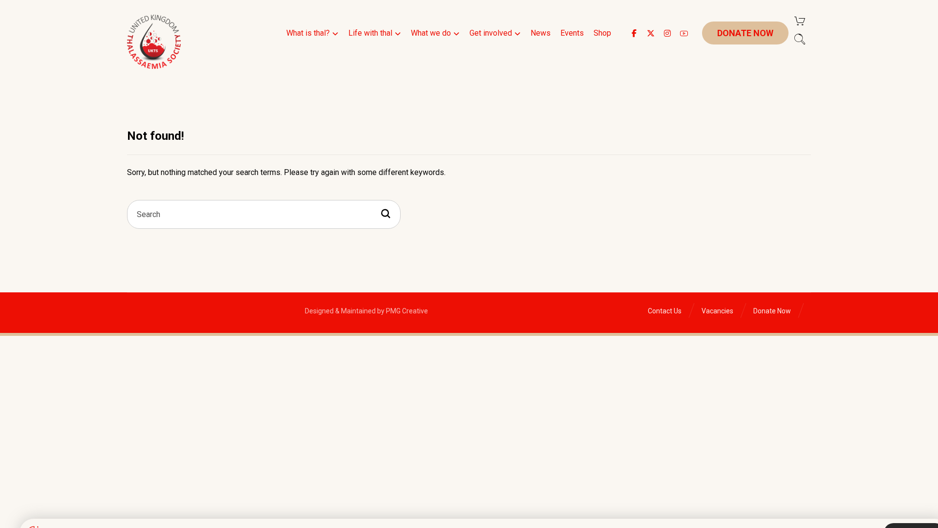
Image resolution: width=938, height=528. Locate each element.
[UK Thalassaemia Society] (154, 42)
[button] (634, 33)
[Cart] (800, 20)
